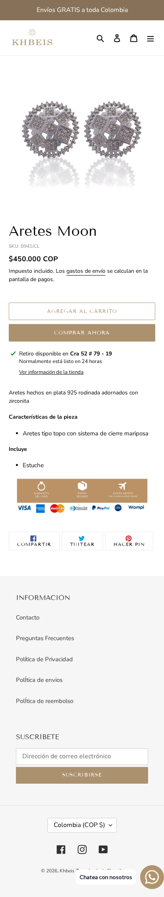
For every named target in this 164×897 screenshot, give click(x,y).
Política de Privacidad (44, 659)
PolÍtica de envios (39, 680)
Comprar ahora (82, 333)
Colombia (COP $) (79, 825)
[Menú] (150, 38)
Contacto (27, 617)
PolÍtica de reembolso (44, 701)
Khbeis (67, 871)
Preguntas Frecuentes (45, 638)
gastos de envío (85, 271)
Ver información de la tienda (51, 372)
